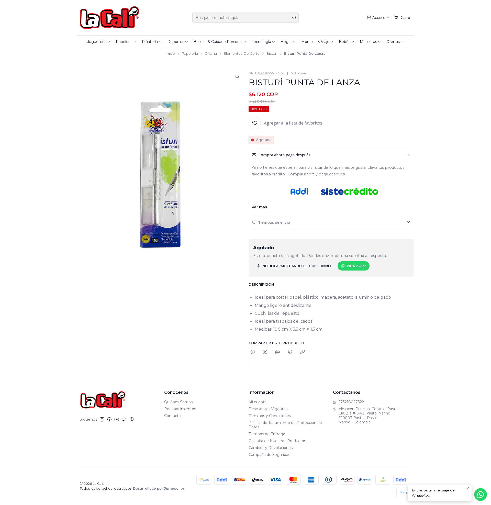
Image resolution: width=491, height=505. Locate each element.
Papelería (190, 53)
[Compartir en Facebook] (253, 352)
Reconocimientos (180, 409)
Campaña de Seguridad (270, 454)
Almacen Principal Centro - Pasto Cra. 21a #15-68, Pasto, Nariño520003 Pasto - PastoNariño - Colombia (368, 416)
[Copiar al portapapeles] (302, 352)
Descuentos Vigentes (268, 409)
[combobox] (245, 18)
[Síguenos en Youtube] (116, 419)
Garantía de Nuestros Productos (277, 441)
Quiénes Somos (178, 402)
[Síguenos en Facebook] (109, 419)
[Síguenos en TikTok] (124, 419)
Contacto (172, 415)
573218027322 (351, 402)
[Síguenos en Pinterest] (131, 419)
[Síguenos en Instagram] (102, 419)
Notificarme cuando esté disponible (297, 265)
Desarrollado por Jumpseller (158, 488)
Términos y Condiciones (270, 415)
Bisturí (271, 53)
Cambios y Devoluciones (271, 447)
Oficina (211, 53)
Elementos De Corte (242, 53)
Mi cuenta (257, 402)
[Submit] (294, 18)
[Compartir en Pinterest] (290, 352)
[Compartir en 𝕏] (265, 352)
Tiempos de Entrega (267, 434)
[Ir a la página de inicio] (109, 17)
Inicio (170, 53)
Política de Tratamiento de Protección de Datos (285, 425)
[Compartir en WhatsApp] (277, 352)
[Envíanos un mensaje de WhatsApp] (480, 494)
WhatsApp (356, 265)
